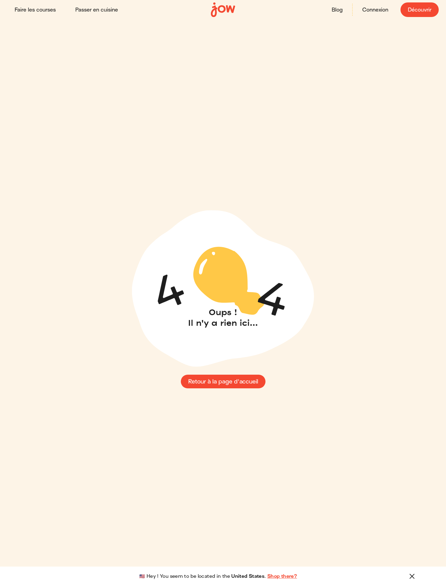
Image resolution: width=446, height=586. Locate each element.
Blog (337, 10)
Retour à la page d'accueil (223, 381)
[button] (412, 576)
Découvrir (419, 10)
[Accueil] (223, 10)
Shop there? (282, 576)
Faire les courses (35, 10)
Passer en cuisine (96, 10)
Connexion (375, 10)
